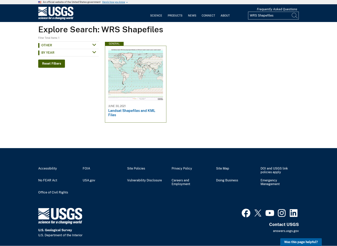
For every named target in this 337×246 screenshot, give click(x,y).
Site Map (222, 168)
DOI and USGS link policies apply (274, 170)
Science (156, 15)
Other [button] (46, 45)
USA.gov (89, 180)
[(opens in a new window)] (246, 212)
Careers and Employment (181, 182)
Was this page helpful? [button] (301, 242)
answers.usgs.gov (286, 231)
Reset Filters (51, 63)
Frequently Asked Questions (277, 9)
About (225, 15)
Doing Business (227, 180)
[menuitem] (156, 13)
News (192, 15)
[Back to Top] (323, 232)
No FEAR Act (47, 180)
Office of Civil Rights (53, 192)
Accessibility (47, 168)
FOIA (86, 168)
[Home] (55, 19)
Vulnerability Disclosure (144, 180)
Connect (208, 15)
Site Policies (136, 168)
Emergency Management (270, 182)
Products (175, 15)
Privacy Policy (182, 168)
